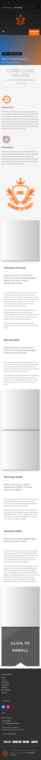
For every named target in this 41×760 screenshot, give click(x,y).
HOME (3, 677)
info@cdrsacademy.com (12, 723)
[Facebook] (2, 3)
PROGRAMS (5, 682)
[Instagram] (5, 3)
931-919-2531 (18, 7)
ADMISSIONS (5, 685)
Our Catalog (34, 32)
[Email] (8, 3)
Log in (3, 713)
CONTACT (4, 692)
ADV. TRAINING (5, 690)
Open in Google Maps (9, 734)
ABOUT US (4, 680)
